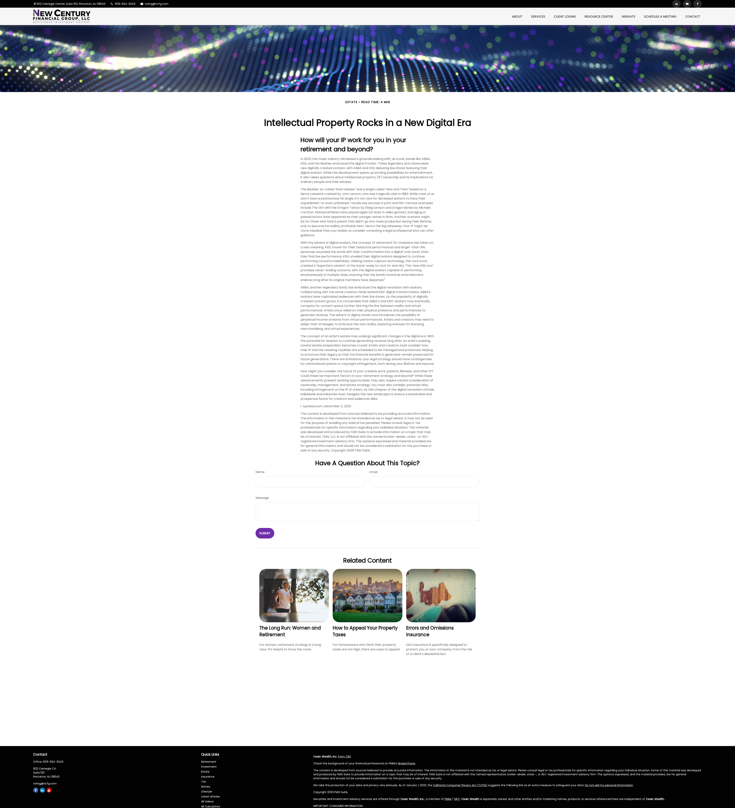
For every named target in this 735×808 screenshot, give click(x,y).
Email (373, 472)
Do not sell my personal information (609, 785)
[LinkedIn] (676, 4)
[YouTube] (687, 4)
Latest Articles (210, 796)
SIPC (457, 799)
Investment (209, 767)
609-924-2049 (125, 4)
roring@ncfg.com (156, 4)
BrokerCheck (406, 763)
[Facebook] (697, 4)
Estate (205, 772)
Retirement (208, 762)
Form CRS (344, 756)
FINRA (447, 799)
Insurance (207, 777)
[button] (517, 16)
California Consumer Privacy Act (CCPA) (460, 785)
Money (205, 786)
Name (260, 472)
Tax (203, 782)
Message (262, 498)
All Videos (207, 801)
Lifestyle (206, 791)
